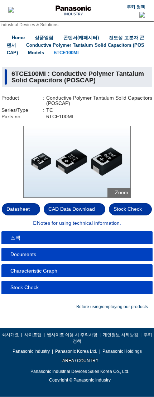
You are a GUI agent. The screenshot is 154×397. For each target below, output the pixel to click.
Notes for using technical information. (79, 223)
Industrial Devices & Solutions (29, 24)
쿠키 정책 (136, 6)
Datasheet (18, 209)
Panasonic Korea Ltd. (76, 351)
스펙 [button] (15, 237)
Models (36, 52)
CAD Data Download (71, 209)
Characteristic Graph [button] (33, 270)
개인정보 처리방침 (120, 334)
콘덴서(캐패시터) (81, 37)
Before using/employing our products (112, 306)
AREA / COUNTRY (80, 360)
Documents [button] (23, 254)
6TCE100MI (66, 52)
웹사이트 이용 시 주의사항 (72, 334)
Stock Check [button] (24, 287)
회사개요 (10, 334)
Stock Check (128, 209)
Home (18, 37)
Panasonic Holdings (122, 351)
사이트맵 (33, 334)
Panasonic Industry (31, 351)
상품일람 (44, 37)
